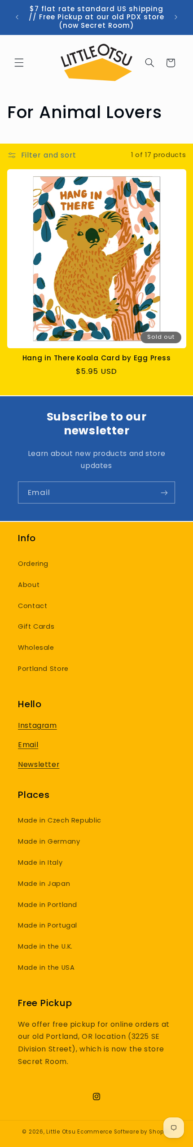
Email (28, 745)
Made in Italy (40, 862)
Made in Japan (44, 883)
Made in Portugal (47, 925)
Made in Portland (47, 904)
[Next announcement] (176, 17)
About (28, 584)
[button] (19, 63)
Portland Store (43, 668)
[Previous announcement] (17, 17)
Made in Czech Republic (59, 820)
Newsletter (38, 764)
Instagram (37, 725)
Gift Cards (36, 626)
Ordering (33, 563)
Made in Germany (49, 841)
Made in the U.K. (45, 946)
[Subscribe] (164, 492)
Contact (32, 605)
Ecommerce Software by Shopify (124, 1131)
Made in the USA (46, 967)
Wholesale (36, 647)
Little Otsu (60, 1131)
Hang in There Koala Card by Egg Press (96, 358)
